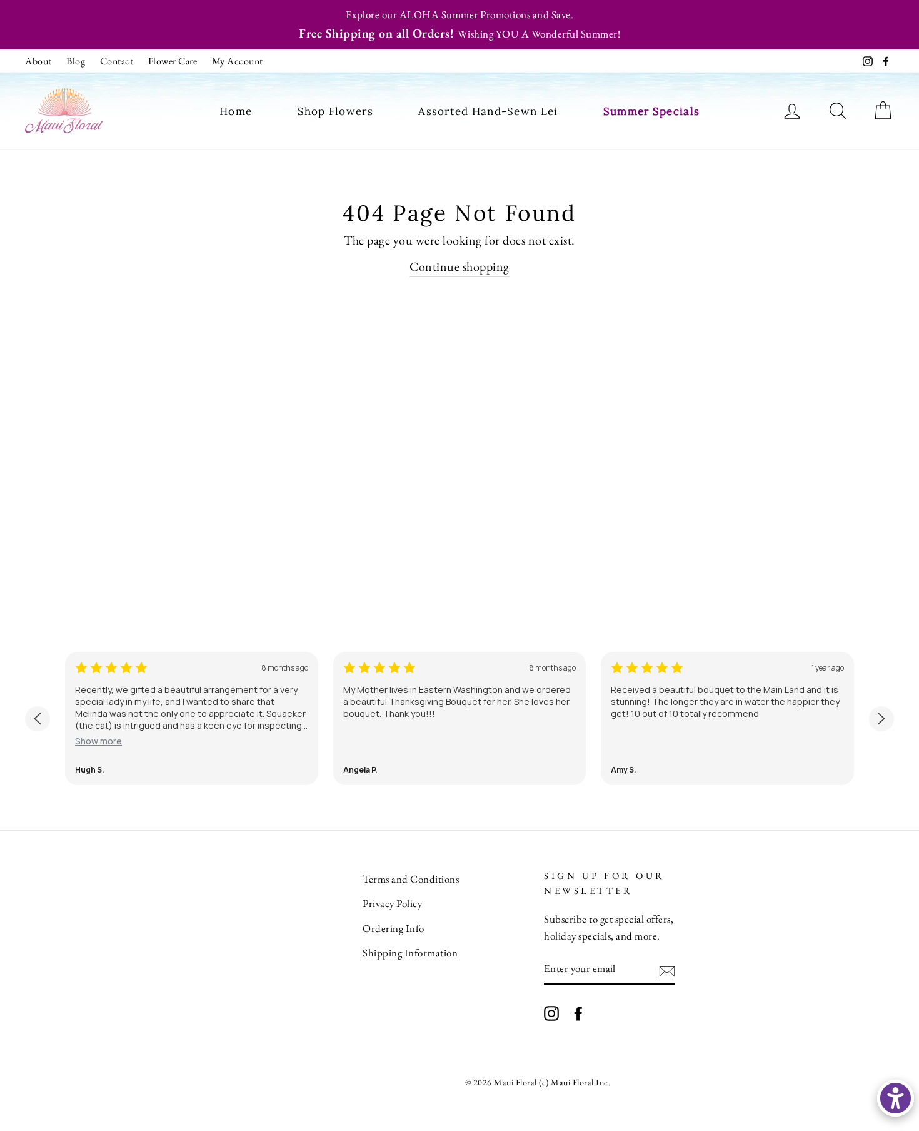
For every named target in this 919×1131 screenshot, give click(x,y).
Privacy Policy (392, 903)
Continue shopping (459, 266)
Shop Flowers (335, 111)
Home (235, 111)
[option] (459, 24)
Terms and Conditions (411, 879)
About (38, 61)
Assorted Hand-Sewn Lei (488, 111)
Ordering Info (393, 928)
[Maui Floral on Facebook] (578, 1012)
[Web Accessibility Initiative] (895, 1098)
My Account (237, 61)
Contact (117, 61)
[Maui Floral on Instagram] (551, 1012)
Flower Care (173, 61)
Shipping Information (410, 953)
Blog (75, 61)
